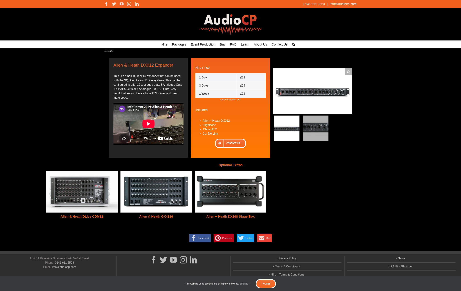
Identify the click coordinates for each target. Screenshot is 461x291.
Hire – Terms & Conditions (287, 274)
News (401, 258)
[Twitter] (163, 259)
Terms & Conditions (287, 266)
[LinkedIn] (193, 259)
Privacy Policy (287, 258)
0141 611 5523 (314, 4)
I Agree (266, 283)
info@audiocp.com (343, 4)
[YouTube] (173, 259)
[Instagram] (183, 259)
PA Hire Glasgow (401, 266)
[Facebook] (153, 259)
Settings (244, 283)
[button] (293, 44)
